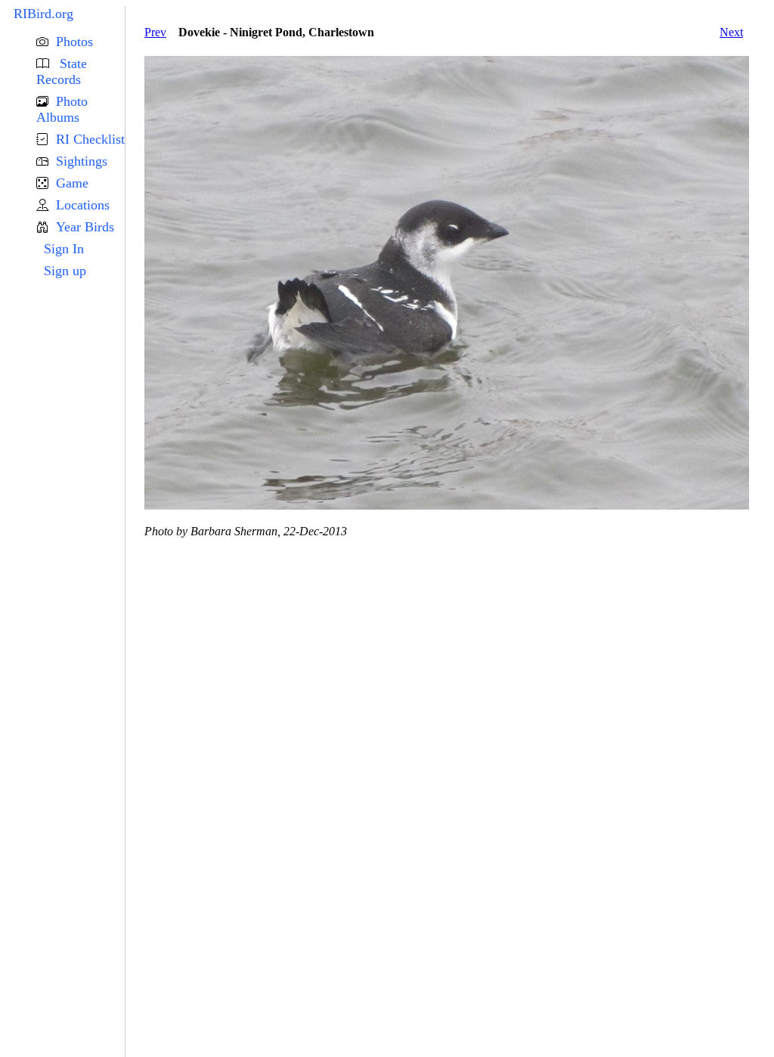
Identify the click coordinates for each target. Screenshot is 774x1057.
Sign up (65, 270)
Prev (155, 32)
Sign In (64, 248)
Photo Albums (62, 109)
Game (72, 183)
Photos (74, 41)
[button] (80, 42)
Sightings (81, 161)
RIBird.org (43, 13)
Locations (83, 204)
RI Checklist (90, 139)
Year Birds (85, 226)
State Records (61, 71)
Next (731, 32)
